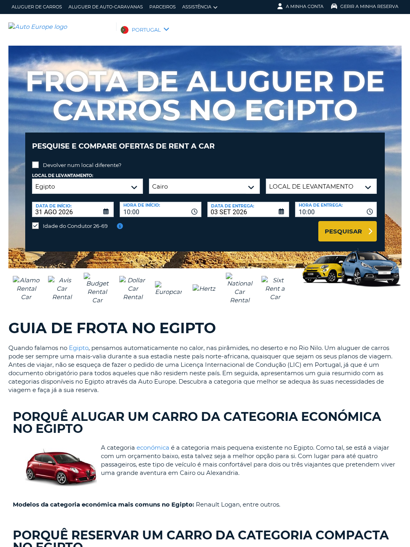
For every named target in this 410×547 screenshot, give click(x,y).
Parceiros (162, 7)
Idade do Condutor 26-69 (75, 226)
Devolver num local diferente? (82, 165)
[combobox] (161, 209)
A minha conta (305, 6)
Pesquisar (343, 231)
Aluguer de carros (37, 7)
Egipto (78, 348)
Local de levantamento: (62, 175)
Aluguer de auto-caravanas (105, 7)
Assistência (196, 7)
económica (153, 447)
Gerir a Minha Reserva (369, 6)
